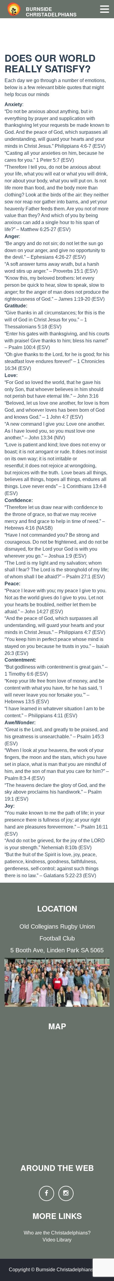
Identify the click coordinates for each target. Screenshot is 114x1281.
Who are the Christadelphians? (57, 1232)
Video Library (57, 1239)
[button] (104, 9)
